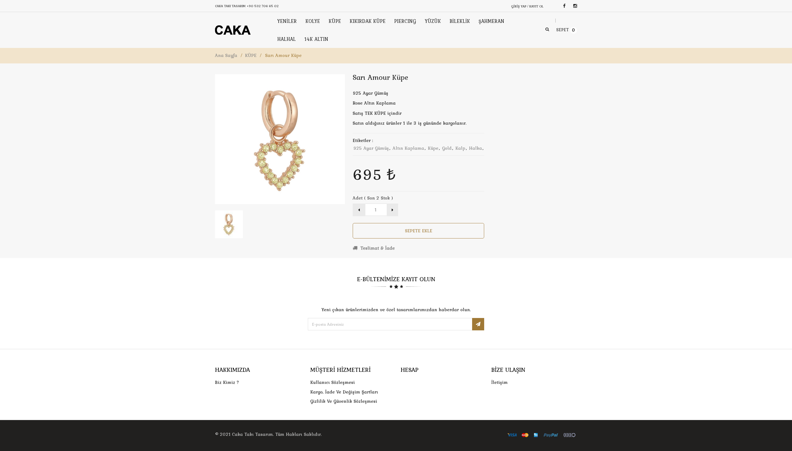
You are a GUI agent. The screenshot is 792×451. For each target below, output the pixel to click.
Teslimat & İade (377, 248)
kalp (460, 148)
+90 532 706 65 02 (263, 5)
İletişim (499, 382)
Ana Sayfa (226, 55)
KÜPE (250, 55)
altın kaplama (408, 148)
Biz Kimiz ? (227, 382)
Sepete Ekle (418, 230)
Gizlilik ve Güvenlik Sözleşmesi (343, 401)
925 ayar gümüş (371, 148)
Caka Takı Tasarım (252, 434)
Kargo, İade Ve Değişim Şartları (344, 392)
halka (475, 148)
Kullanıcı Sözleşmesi (332, 382)
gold (447, 148)
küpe (433, 148)
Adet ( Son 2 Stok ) (373, 198)
